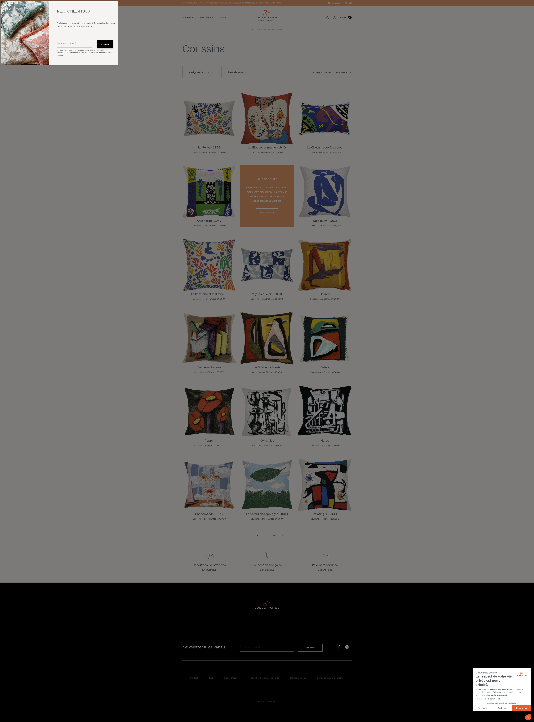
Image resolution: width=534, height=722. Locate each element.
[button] (528, 717)
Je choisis (502, 708)
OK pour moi (521, 708)
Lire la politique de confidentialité (488, 699)
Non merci (482, 708)
